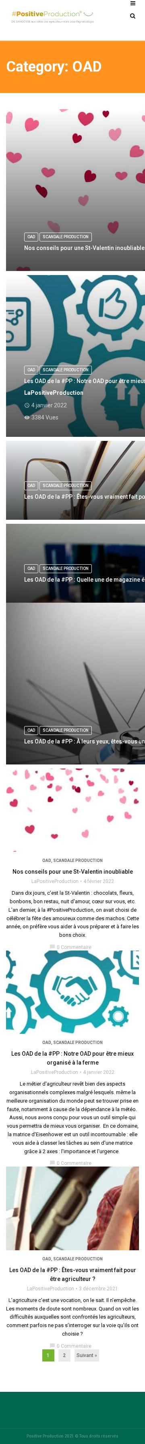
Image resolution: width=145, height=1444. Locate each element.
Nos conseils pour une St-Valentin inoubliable (72, 871)
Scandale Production (78, 860)
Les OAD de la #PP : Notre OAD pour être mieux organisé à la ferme (72, 1058)
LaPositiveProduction (55, 881)
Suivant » (87, 1355)
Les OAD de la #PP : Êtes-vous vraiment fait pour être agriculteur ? (72, 1274)
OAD (46, 860)
